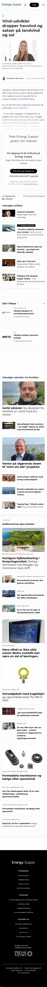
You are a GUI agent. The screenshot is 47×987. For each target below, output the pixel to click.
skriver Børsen (19, 108)
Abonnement (23, 875)
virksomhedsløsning (30, 184)
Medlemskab (23, 880)
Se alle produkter (23, 888)
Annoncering (23, 884)
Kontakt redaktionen (23, 924)
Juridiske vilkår (23, 904)
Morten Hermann (16, 78)
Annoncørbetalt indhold (23, 912)
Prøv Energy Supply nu (23, 171)
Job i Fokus (9, 303)
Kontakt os (23, 928)
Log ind (34, 176)
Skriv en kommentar (35, 196)
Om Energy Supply (23, 937)
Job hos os (23, 932)
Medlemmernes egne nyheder (18, 524)
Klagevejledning (23, 908)
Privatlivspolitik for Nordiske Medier (23, 900)
